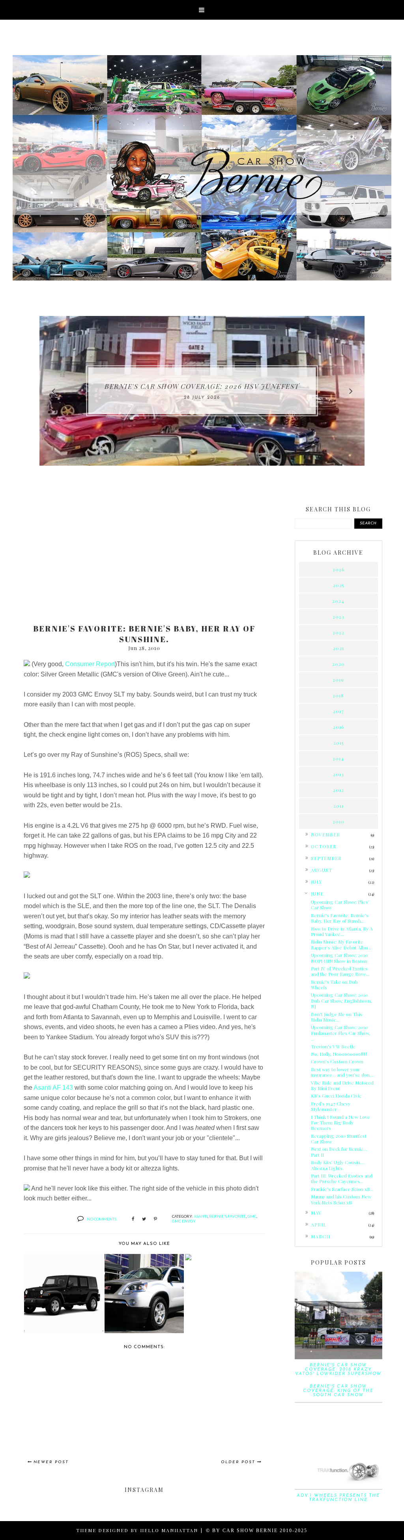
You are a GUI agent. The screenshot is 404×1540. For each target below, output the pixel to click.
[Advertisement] (144, 556)
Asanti (201, 1216)
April (318, 1224)
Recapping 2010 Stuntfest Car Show (339, 1138)
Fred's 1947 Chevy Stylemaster (330, 1106)
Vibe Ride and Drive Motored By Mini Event (342, 1085)
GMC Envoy (184, 1221)
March (320, 1236)
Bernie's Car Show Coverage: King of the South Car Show (338, 1390)
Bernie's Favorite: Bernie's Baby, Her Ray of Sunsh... (339, 918)
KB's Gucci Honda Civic (336, 1095)
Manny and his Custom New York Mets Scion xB (341, 1199)
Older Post (238, 1462)
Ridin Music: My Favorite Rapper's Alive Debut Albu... (341, 944)
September (326, 858)
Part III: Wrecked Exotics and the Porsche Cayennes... (341, 1178)
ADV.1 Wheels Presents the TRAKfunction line (338, 1498)
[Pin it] (155, 1219)
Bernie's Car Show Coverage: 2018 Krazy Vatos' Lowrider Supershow (338, 1369)
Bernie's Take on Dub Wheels (334, 984)
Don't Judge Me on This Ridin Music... (336, 1017)
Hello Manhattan (169, 1530)
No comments (101, 1219)
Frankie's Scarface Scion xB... (342, 1189)
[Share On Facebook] (133, 1219)
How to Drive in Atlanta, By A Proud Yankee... (342, 931)
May (316, 1212)
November (325, 834)
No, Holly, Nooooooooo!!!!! (339, 1054)
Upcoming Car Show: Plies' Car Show (340, 904)
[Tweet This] (144, 1219)
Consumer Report (90, 664)
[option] (202, 391)
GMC (251, 1216)
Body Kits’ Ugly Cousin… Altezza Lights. (338, 1165)
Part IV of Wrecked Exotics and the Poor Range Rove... (340, 971)
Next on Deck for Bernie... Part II (339, 1151)
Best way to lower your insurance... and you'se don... (342, 1072)
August (321, 870)
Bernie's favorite (227, 1216)
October (324, 846)
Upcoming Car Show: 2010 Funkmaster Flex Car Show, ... (340, 1033)
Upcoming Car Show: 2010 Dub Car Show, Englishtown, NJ (341, 1000)
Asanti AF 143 (53, 1087)
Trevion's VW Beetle (333, 1046)
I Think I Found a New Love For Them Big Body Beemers (340, 1122)
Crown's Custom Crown (337, 1061)
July (316, 882)
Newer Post (51, 1462)
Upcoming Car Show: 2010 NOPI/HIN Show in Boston (339, 958)
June (317, 893)
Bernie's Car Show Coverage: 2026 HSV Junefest (202, 386)
